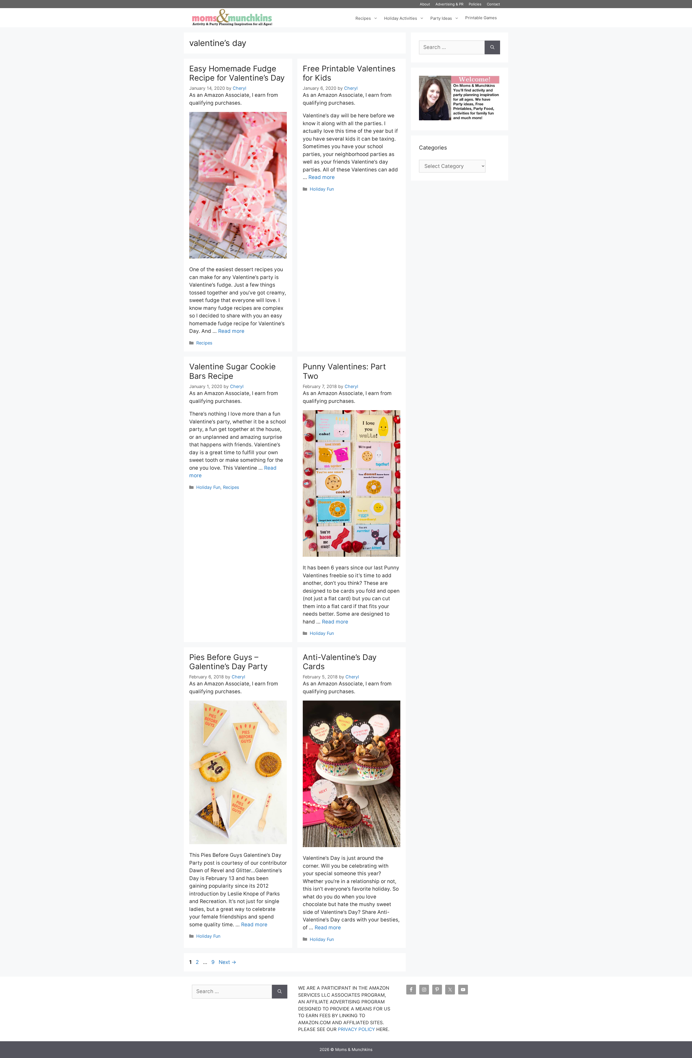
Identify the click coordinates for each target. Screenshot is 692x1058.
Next (227, 962)
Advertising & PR (449, 4)
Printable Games (481, 17)
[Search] (492, 47)
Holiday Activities (400, 18)
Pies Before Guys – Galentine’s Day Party (228, 661)
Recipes (363, 18)
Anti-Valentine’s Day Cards (340, 661)
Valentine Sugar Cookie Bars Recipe (232, 371)
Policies (475, 4)
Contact (493, 4)
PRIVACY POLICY (356, 1029)
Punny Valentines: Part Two (344, 371)
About (425, 4)
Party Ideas (441, 18)
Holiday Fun (322, 189)
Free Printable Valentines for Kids (349, 73)
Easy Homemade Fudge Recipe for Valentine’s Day (237, 73)
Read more (231, 331)
